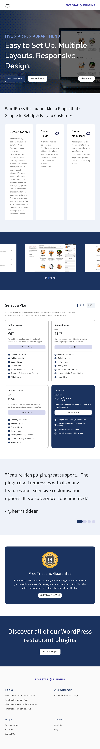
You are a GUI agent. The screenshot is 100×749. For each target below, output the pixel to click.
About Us (58, 725)
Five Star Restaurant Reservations (20, 695)
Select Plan (27, 347)
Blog (56, 729)
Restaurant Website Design (66, 695)
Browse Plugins (50, 651)
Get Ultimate (37, 78)
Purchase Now (15, 78)
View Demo (86, 78)
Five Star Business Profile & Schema (21, 704)
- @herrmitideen (22, 511)
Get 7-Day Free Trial (50, 595)
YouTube (9, 729)
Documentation (12, 725)
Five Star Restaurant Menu (17, 700)
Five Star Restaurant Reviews (18, 709)
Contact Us (10, 734)
